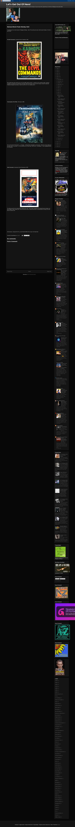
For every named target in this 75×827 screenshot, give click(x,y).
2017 (57, 73)
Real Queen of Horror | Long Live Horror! (60, 350)
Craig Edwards (64, 152)
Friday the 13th (58, 749)
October (59, 82)
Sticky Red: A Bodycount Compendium (61, 269)
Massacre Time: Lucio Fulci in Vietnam (63, 415)
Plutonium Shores (60, 413)
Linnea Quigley (58, 772)
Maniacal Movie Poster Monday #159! (60, 116)
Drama (56, 742)
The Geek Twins (59, 388)
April (58, 92)
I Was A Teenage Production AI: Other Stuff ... (60, 113)
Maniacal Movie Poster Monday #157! (60, 132)
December (59, 79)
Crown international (58, 730)
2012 (57, 143)
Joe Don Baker (58, 768)
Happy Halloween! (63, 472)
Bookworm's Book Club (59, 713)
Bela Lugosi (57, 707)
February (59, 138)
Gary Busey (57, 753)
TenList (56, 805)
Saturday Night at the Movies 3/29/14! (61, 99)
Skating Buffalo (59, 425)
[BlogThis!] (25, 235)
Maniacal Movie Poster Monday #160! (60, 106)
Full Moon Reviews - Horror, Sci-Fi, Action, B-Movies (61, 216)
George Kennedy (58, 755)
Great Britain (57, 759)
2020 (57, 68)
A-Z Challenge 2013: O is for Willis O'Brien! (64, 500)
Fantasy (56, 745)
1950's (56, 682)
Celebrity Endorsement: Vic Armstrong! (61, 122)
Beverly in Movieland (60, 200)
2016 (57, 74)
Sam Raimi (57, 790)
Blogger (58, 824)
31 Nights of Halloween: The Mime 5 (63, 310)
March (58, 93)
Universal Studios (58, 813)
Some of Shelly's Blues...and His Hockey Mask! (63, 509)
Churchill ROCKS (64, 426)
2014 (57, 78)
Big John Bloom (58, 711)
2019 (57, 70)
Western (56, 815)
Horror (56, 761)
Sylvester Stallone (58, 801)
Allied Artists (57, 703)
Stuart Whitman (58, 799)
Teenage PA (57, 803)
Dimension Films (58, 740)
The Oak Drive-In (59, 322)
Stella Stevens (57, 795)
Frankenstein (57, 747)
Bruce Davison (58, 718)
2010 (57, 146)
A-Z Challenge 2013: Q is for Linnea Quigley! (64, 455)
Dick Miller (57, 738)
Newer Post (9, 271)
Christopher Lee (58, 726)
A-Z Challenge (58, 697)
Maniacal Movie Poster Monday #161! (18, 27)
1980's (56, 688)
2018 (57, 71)
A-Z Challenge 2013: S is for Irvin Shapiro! (64, 464)
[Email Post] (22, 235)
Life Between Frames (60, 229)
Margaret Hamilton (58, 778)
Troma (56, 809)
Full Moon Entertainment (59, 751)
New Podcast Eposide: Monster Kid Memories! (64, 324)
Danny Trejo (57, 732)
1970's (56, 686)
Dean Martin (57, 734)
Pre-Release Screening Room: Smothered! (61, 102)
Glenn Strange (58, 757)
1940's (56, 680)
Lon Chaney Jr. (58, 776)
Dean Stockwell (58, 736)
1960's (56, 684)
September (59, 84)
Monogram (57, 782)
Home (29, 271)
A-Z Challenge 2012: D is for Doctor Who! (64, 481)
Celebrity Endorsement (59, 722)
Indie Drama (57, 763)
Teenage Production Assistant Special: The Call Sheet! (64, 490)
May (58, 90)
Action (56, 701)
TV (55, 811)
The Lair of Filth (59, 362)
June (58, 89)
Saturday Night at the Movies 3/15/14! (61, 120)
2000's (56, 692)
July (58, 87)
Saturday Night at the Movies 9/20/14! (63, 527)
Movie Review (57, 784)
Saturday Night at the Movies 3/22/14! (61, 109)
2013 (57, 141)
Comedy (56, 728)
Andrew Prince (58, 705)
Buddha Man (57, 720)
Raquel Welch (57, 786)
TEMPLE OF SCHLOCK (60, 296)
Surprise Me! (62, 578)
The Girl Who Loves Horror (61, 437)
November (59, 81)
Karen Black (57, 770)
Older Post (49, 271)
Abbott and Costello (58, 699)
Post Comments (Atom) (32, 274)
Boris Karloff (57, 715)
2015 (57, 76)
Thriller (56, 807)
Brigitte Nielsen (58, 717)
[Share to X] (26, 235)
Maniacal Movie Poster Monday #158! (60, 126)
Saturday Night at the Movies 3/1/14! (61, 136)
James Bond (57, 765)
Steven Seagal (58, 797)
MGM (56, 780)
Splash (56, 793)
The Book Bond (59, 283)
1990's (56, 690)
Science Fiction (58, 791)
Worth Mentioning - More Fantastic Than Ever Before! (64, 231)
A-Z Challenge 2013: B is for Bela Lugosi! (64, 518)
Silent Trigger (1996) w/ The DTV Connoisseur (64, 219)
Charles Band (57, 724)
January (59, 139)
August (58, 85)
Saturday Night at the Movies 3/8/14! (61, 129)
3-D (56, 695)
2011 (57, 144)
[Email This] (24, 235)
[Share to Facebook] (27, 235)
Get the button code (58, 580)
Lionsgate (57, 774)
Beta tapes (57, 709)
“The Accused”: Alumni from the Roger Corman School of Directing (63, 203)
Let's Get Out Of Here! (18, 4)
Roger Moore (57, 788)
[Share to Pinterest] (28, 235)
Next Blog (57, 578)
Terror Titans (59, 308)
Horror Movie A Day (60, 242)
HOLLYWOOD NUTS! (60, 400)
